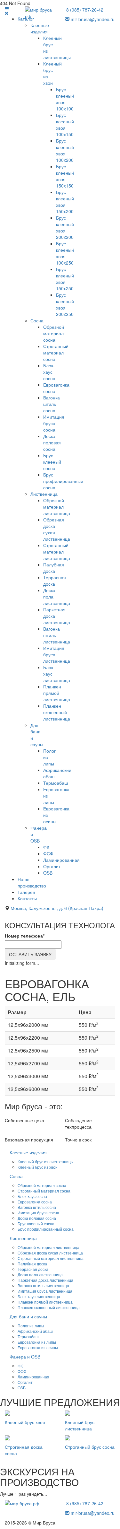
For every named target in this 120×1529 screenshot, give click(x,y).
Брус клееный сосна (52, 461)
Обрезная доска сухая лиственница (50, 1252)
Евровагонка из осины (38, 1347)
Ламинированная (61, 860)
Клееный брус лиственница (79, 1425)
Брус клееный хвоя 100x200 (65, 150)
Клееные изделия (39, 28)
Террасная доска (54, 580)
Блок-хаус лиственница (39, 1296)
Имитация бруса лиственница (45, 1291)
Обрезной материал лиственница (56, 506)
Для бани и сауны (28, 1316)
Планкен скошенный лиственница (56, 712)
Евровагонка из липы (37, 1342)
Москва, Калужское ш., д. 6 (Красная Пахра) (57, 908)
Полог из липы (31, 1325)
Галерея (26, 892)
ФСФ (48, 853)
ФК (46, 847)
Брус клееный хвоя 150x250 (65, 279)
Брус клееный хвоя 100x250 (65, 253)
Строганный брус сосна (90, 1447)
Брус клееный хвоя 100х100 (65, 99)
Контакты (27, 898)
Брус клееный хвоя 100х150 (65, 124)
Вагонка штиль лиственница (43, 1285)
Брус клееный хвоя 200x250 (65, 304)
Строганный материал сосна (55, 352)
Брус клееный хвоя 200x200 (65, 227)
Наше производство (32, 882)
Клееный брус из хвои (38, 1167)
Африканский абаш (35, 1331)
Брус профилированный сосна (63, 481)
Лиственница (44, 494)
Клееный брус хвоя (25, 1422)
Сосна (37, 320)
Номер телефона (24, 935)
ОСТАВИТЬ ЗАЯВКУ (30, 954)
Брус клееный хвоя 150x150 (65, 176)
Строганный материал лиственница (56, 551)
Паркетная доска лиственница (45, 1280)
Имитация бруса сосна (53, 423)
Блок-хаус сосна (49, 371)
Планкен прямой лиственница (56, 693)
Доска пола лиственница (40, 1274)
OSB (47, 872)
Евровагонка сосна (35, 1201)
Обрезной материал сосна (53, 333)
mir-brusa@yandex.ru (92, 19)
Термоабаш (55, 783)
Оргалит (51, 866)
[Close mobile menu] (6, 13)
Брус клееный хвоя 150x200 (65, 201)
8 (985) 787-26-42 (84, 9)
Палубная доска (53, 567)
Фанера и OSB (25, 1356)
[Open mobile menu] (7, 8)
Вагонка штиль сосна (51, 404)
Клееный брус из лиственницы (46, 1161)
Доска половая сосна (52, 442)
